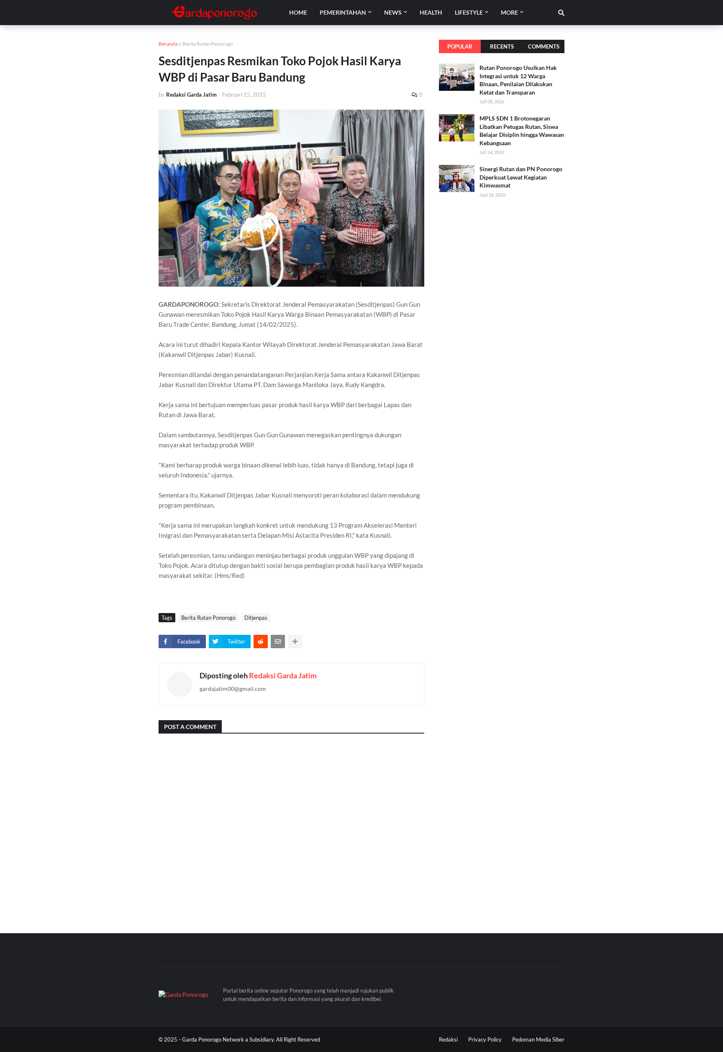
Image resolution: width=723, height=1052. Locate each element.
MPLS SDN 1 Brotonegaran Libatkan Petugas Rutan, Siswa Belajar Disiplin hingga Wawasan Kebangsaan (521, 130)
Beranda (168, 44)
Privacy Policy (485, 1039)
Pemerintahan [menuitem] (343, 12)
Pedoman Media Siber (538, 1039)
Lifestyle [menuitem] (469, 12)
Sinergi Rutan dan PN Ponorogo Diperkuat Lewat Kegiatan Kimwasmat (520, 177)
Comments (543, 46)
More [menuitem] (509, 12)
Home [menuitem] (298, 12)
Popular (459, 46)
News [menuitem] (393, 12)
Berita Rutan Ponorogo (207, 44)
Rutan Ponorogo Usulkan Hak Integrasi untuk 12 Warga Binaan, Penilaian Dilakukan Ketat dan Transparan (518, 80)
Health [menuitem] (431, 12)
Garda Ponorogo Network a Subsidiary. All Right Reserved (251, 1039)
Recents (502, 46)
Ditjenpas (255, 617)
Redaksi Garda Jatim (283, 675)
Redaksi (448, 1039)
